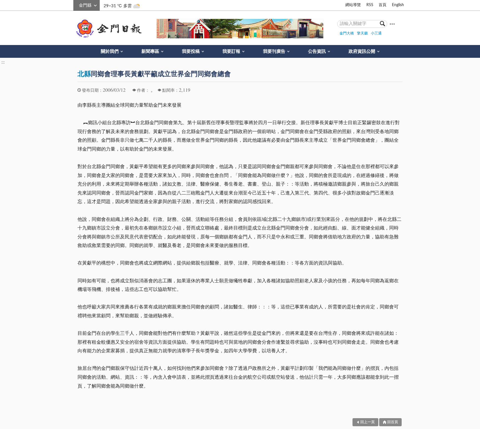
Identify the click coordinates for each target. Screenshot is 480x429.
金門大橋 (346, 33)
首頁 (382, 5)
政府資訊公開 (362, 51)
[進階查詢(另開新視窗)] (392, 24)
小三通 (376, 33)
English (398, 5)
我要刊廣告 (274, 51)
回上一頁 (367, 422)
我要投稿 (191, 51)
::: (76, 4)
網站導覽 (353, 5)
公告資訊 (317, 51)
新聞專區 (150, 51)
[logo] (107, 28)
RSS (369, 5)
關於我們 (110, 51)
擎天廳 (362, 33)
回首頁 (392, 422)
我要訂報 (231, 51)
